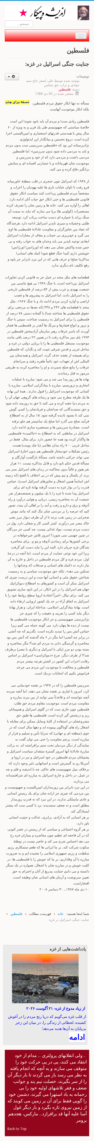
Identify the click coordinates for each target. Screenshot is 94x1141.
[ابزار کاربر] (12, 76)
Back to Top (17, 1128)
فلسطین (65, 89)
